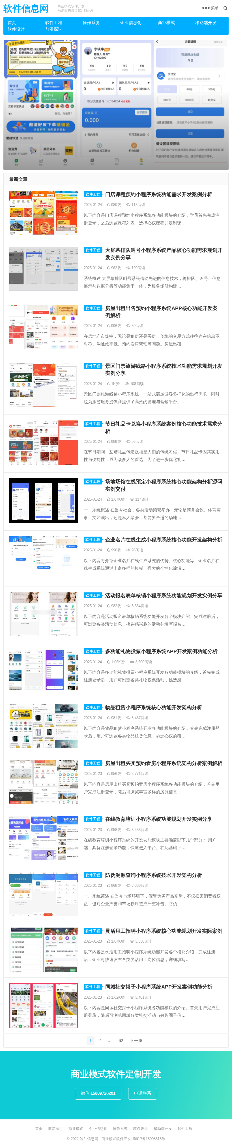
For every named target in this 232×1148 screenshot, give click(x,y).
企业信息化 (130, 22)
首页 (12, 22)
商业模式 (166, 22)
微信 (98, 1093)
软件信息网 (26, 8)
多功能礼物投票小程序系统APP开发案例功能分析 (161, 651)
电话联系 (142, 1093)
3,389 (139, 885)
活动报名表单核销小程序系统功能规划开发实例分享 (163, 595)
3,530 (143, 941)
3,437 (139, 718)
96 (136, 441)
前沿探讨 (53, 29)
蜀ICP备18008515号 (148, 1139)
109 (137, 268)
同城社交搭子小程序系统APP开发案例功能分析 (158, 987)
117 (141, 499)
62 (121, 1040)
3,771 (139, 773)
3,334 (139, 606)
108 (136, 384)
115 (137, 205)
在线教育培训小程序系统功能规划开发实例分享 (158, 819)
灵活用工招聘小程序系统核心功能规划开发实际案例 (163, 931)
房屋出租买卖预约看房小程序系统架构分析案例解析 (163, 763)
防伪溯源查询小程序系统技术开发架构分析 (153, 875)
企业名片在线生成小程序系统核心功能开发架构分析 (163, 540)
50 (136, 326)
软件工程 (53, 22)
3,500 (143, 662)
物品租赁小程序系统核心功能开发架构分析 (153, 707)
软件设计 (16, 29)
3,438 (139, 830)
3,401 (143, 997)
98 (136, 550)
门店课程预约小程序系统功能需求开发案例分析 (158, 194)
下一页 (136, 1040)
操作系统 (91, 22)
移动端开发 (205, 22)
